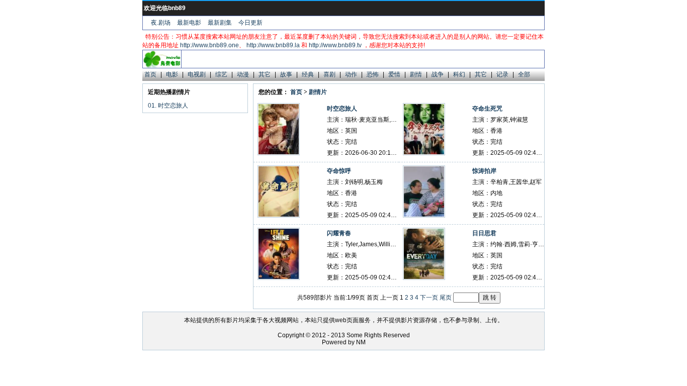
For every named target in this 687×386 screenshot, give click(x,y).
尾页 (446, 297)
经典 (308, 74)
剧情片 (318, 91)
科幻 (459, 74)
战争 (438, 74)
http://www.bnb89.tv (335, 45)
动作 (351, 74)
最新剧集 (220, 22)
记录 (502, 74)
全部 (524, 74)
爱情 (394, 74)
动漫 (243, 74)
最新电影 (189, 22)
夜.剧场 (160, 22)
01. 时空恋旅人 (168, 105)
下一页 (429, 297)
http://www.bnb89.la (273, 45)
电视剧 (197, 74)
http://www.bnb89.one (209, 45)
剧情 (416, 74)
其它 (265, 74)
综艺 (221, 74)
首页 (150, 74)
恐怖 (373, 74)
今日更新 (250, 22)
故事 (286, 74)
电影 (172, 74)
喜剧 (329, 74)
